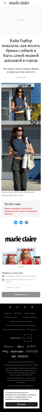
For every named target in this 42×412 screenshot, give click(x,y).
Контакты (18, 313)
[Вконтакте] (17, 307)
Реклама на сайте (11, 317)
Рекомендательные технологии (13, 329)
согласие (10, 276)
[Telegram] (32, 307)
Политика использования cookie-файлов (21, 325)
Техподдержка (32, 329)
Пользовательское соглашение (21, 321)
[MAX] (10, 307)
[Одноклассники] (24, 307)
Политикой (9, 279)
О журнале (7, 313)
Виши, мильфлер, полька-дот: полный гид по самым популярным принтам (20, 211)
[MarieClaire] (19, 2)
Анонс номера (30, 313)
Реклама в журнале (30, 317)
